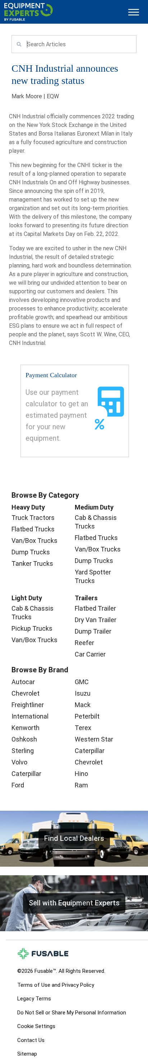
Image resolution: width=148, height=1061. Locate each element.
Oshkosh (24, 739)
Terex (83, 727)
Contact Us (31, 1040)
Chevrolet (25, 693)
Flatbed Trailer (95, 608)
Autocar (23, 682)
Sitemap (27, 1054)
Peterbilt (87, 716)
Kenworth (25, 727)
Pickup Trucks (31, 628)
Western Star (94, 739)
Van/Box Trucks (34, 540)
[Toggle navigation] (134, 12)
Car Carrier (90, 654)
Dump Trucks (30, 552)
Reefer (84, 642)
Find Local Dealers (74, 838)
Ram (81, 785)
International (29, 716)
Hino (81, 773)
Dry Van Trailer (95, 620)
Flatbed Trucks (33, 529)
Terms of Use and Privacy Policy (55, 985)
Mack (83, 705)
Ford (17, 785)
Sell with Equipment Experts (74, 903)
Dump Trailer (93, 631)
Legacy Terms (34, 998)
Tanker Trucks (32, 563)
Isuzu (83, 693)
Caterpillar (26, 773)
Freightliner (27, 705)
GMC (82, 682)
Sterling (22, 750)
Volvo (19, 762)
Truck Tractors (33, 517)
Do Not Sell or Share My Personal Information (71, 1012)
